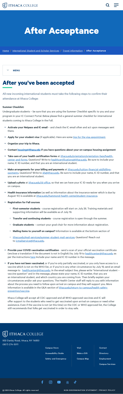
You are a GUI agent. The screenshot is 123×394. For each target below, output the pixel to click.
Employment (105, 358)
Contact (103, 347)
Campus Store (52, 347)
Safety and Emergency (55, 358)
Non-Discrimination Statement (80, 390)
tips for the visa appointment (89, 137)
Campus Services (107, 363)
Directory (104, 353)
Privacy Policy (107, 390)
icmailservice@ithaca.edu (30, 240)
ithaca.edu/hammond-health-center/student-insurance (66, 195)
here (32, 257)
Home (6, 50)
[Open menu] (116, 5)
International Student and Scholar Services (35, 50)
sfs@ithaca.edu (50, 172)
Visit (79, 347)
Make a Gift (82, 353)
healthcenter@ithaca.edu (99, 253)
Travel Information (73, 50)
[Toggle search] (107, 5)
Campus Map (83, 358)
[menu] (8, 70)
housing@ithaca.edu (29, 149)
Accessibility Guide (54, 353)
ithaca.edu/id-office (39, 182)
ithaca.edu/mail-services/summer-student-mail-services (44, 237)
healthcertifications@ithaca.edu (69, 159)
